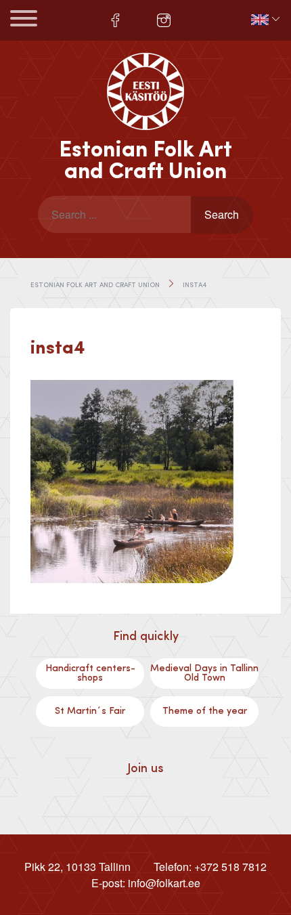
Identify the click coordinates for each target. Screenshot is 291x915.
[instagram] (164, 20)
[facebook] (115, 20)
